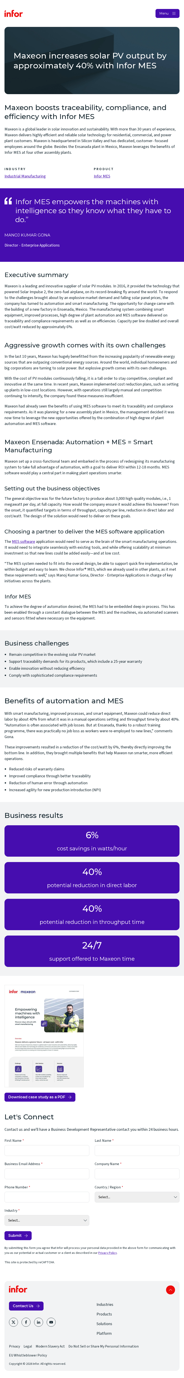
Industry (10, 1210)
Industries (104, 1304)
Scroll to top (170, 1289)
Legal (28, 1346)
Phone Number (16, 1187)
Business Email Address (22, 1163)
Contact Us (23, 1306)
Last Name (103, 1140)
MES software (23, 541)
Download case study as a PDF (36, 1098)
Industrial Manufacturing (25, 176)
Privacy (14, 1346)
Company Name (107, 1163)
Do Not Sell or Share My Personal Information (103, 1346)
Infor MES (102, 176)
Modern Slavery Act (50, 1346)
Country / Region (108, 1187)
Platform (104, 1333)
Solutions (104, 1324)
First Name (13, 1140)
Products (104, 1314)
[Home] (13, 13)
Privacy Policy (107, 1253)
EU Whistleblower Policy (28, 1355)
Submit (15, 1235)
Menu (164, 13)
